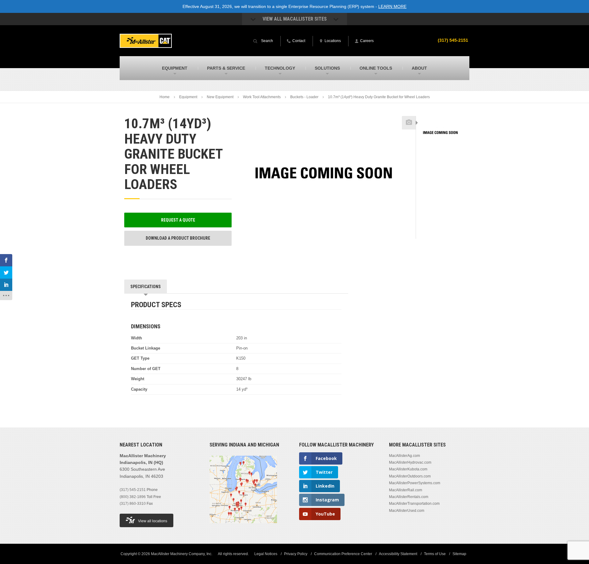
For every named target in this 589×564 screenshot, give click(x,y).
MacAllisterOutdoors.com (410, 476)
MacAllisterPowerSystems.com (414, 483)
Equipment (188, 97)
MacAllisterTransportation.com (414, 503)
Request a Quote (178, 220)
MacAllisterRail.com (405, 490)
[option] (440, 133)
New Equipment (220, 97)
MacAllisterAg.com (404, 456)
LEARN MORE (392, 6)
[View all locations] (243, 527)
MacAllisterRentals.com (408, 497)
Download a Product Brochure (178, 238)
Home (165, 97)
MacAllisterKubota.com (408, 469)
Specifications (145, 286)
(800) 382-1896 (133, 497)
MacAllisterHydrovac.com (410, 462)
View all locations (152, 521)
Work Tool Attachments (262, 97)
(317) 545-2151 (453, 40)
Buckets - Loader (304, 97)
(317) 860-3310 (133, 503)
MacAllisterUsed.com (406, 510)
